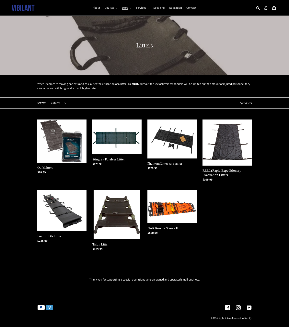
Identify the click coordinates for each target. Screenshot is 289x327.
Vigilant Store (225, 318)
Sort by (41, 103)
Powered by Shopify (242, 318)
